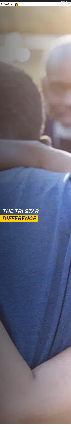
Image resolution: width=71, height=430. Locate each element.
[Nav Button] (68, 4)
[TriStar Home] (9, 4)
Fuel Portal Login (64, 1)
